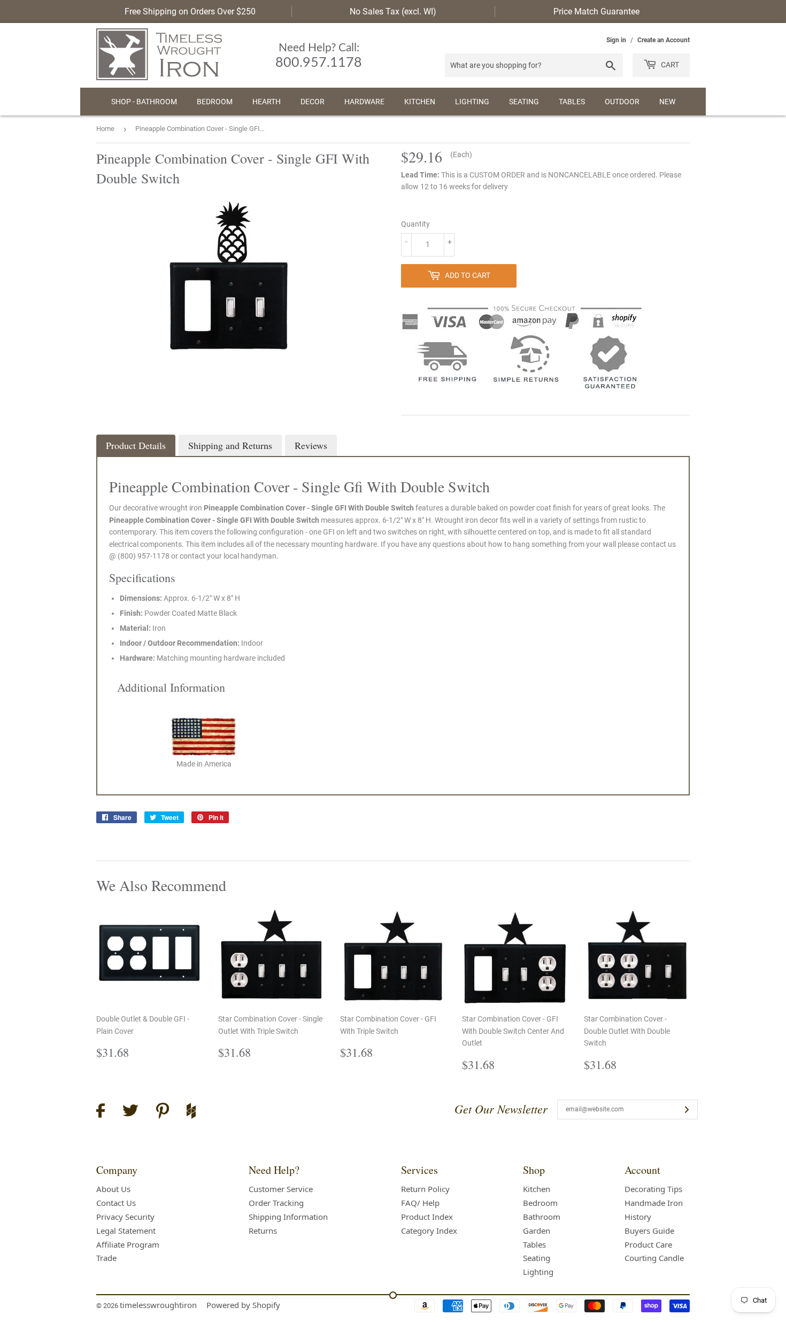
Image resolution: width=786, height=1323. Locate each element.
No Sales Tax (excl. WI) (393, 11)
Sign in (616, 40)
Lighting (472, 101)
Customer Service (281, 1188)
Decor (312, 101)
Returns (263, 1230)
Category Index (429, 1230)
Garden (536, 1230)
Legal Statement (126, 1230)
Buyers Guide (649, 1230)
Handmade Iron (654, 1202)
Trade (106, 1257)
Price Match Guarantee (596, 11)
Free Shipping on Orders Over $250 (190, 11)
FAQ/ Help (420, 1202)
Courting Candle (654, 1257)
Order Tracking (276, 1202)
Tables (572, 101)
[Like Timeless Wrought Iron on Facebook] (100, 1112)
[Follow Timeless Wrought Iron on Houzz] (191, 1112)
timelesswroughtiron (158, 1304)
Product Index (427, 1216)
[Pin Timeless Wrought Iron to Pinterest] (162, 1112)
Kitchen (419, 101)
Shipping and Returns (230, 445)
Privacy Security (125, 1216)
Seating (524, 101)
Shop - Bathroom (144, 101)
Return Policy (425, 1188)
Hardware (364, 101)
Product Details (136, 445)
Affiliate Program (127, 1244)
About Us (113, 1188)
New (667, 101)
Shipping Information (288, 1216)
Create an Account (663, 40)
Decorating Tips (653, 1188)
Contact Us (116, 1202)
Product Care (648, 1244)
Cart (669, 64)
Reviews (311, 445)
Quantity (415, 224)
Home (105, 129)
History (638, 1216)
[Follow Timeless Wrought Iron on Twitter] (130, 1112)
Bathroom (541, 1216)
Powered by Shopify (243, 1304)
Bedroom (215, 101)
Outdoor (622, 101)
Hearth (266, 101)
